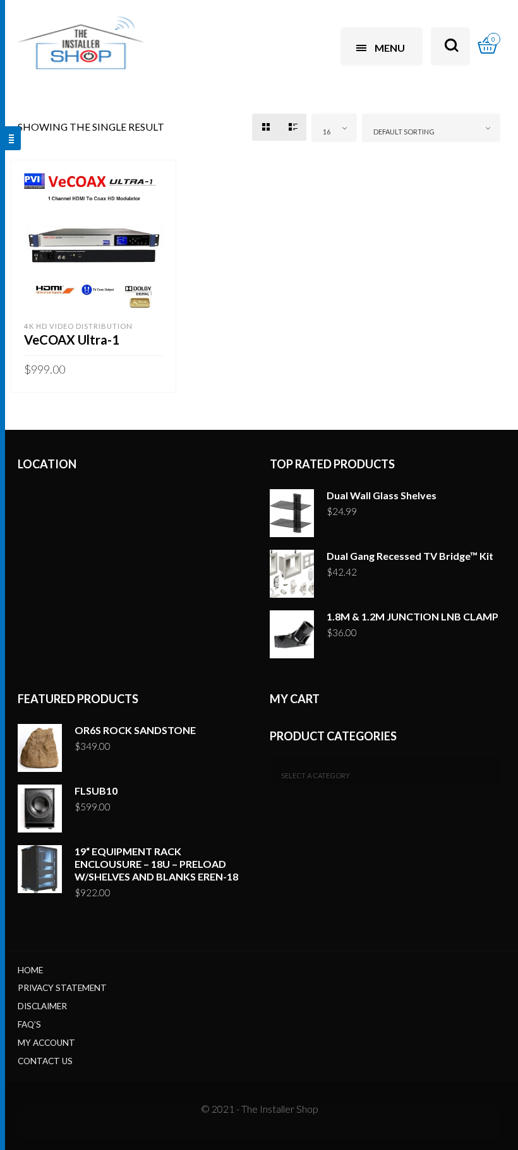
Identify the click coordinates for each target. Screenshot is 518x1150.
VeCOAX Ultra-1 (71, 339)
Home (30, 970)
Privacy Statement (62, 988)
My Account (46, 1043)
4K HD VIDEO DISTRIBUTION (78, 326)
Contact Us (45, 1061)
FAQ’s (29, 1024)
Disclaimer (42, 1006)
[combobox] (334, 128)
